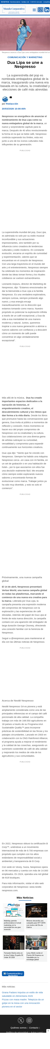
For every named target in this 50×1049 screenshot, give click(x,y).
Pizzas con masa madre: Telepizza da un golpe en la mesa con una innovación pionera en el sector (23, 1003)
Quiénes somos (19, 1027)
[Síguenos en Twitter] (21, 1020)
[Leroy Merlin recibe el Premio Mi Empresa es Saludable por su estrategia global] (36, 943)
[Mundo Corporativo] (12, 9)
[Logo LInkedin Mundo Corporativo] (46, 9)
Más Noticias (25, 897)
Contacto (33, 1027)
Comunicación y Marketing (25, 57)
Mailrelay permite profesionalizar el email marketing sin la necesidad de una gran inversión (12, 925)
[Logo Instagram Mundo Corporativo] (40, 9)
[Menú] (34, 10)
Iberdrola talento (15, 2)
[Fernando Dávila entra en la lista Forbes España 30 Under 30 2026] (13, 943)
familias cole (25, 2)
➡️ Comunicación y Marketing (12, 974)
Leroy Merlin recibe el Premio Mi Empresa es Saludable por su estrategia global (35, 956)
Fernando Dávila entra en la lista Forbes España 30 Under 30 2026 (13, 955)
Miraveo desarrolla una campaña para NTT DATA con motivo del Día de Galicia (36, 924)
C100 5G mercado (36, 2)
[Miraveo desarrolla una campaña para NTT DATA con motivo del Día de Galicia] (36, 911)
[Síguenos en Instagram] (29, 1020)
